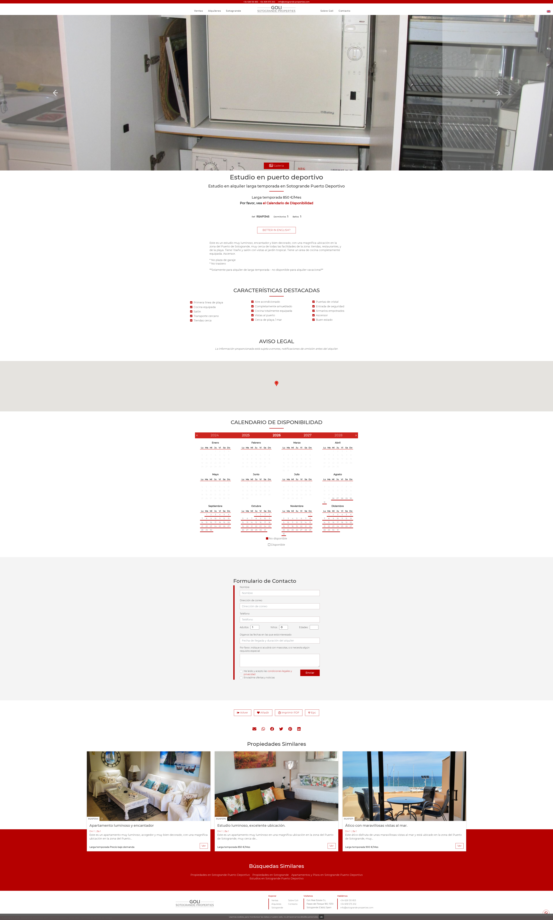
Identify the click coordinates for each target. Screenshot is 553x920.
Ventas (198, 11)
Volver (243, 712)
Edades (303, 627)
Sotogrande (233, 11)
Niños (274, 627)
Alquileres (214, 11)
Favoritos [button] (343, 5)
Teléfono (245, 613)
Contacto (344, 11)
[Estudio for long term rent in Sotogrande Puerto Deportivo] (548, 9)
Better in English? (276, 230)
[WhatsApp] (263, 729)
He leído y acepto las (268, 673)
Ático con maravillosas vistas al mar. (376, 825)
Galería (278, 165)
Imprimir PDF (290, 712)
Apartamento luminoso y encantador (121, 825)
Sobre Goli (326, 11)
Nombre (244, 587)
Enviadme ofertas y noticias (259, 677)
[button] (55, 92)
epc (313, 712)
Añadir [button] (264, 712)
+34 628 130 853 (250, 2)
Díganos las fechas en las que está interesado (265, 634)
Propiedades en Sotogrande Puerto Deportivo (220, 875)
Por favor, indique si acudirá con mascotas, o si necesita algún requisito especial (275, 649)
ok (321, 917)
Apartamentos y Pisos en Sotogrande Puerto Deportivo (327, 875)
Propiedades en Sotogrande (270, 875)
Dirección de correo (251, 600)
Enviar (310, 672)
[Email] (254, 729)
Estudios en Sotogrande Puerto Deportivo (277, 878)
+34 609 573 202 (267, 2)
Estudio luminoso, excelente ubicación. (251, 825)
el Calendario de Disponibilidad (288, 203)
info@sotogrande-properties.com (356, 907)
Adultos (244, 627)
